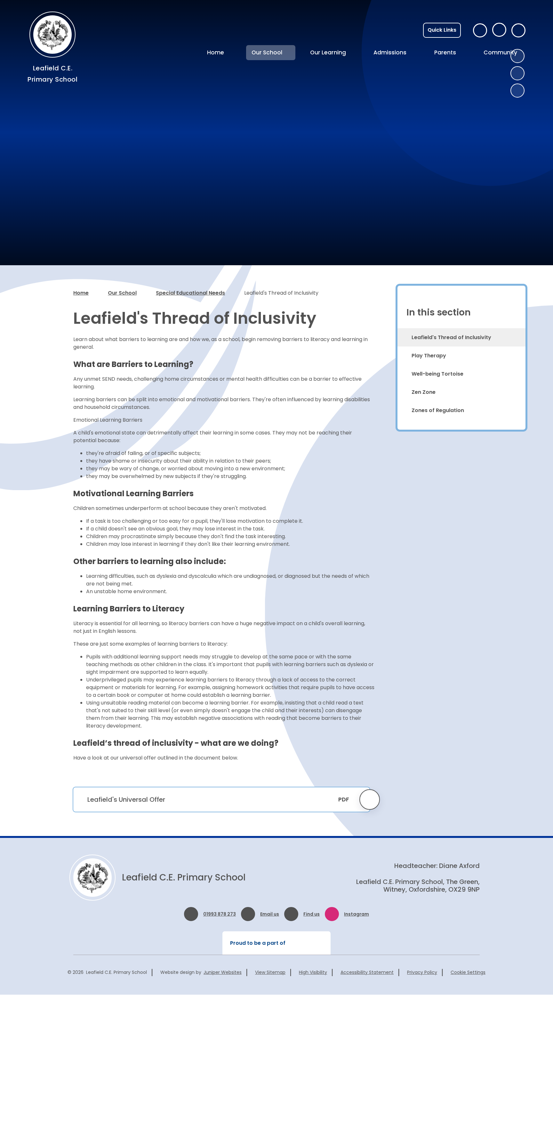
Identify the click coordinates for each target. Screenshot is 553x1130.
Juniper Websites (223, 972)
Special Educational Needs (190, 293)
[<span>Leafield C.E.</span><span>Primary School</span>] (52, 34)
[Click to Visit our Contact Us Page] (480, 30)
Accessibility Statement (367, 972)
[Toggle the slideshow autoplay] (517, 91)
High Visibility (313, 972)
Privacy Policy (422, 972)
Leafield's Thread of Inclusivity (281, 293)
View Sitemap (270, 972)
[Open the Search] (518, 30)
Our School (122, 293)
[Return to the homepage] (92, 877)
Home (81, 293)
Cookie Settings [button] (468, 972)
